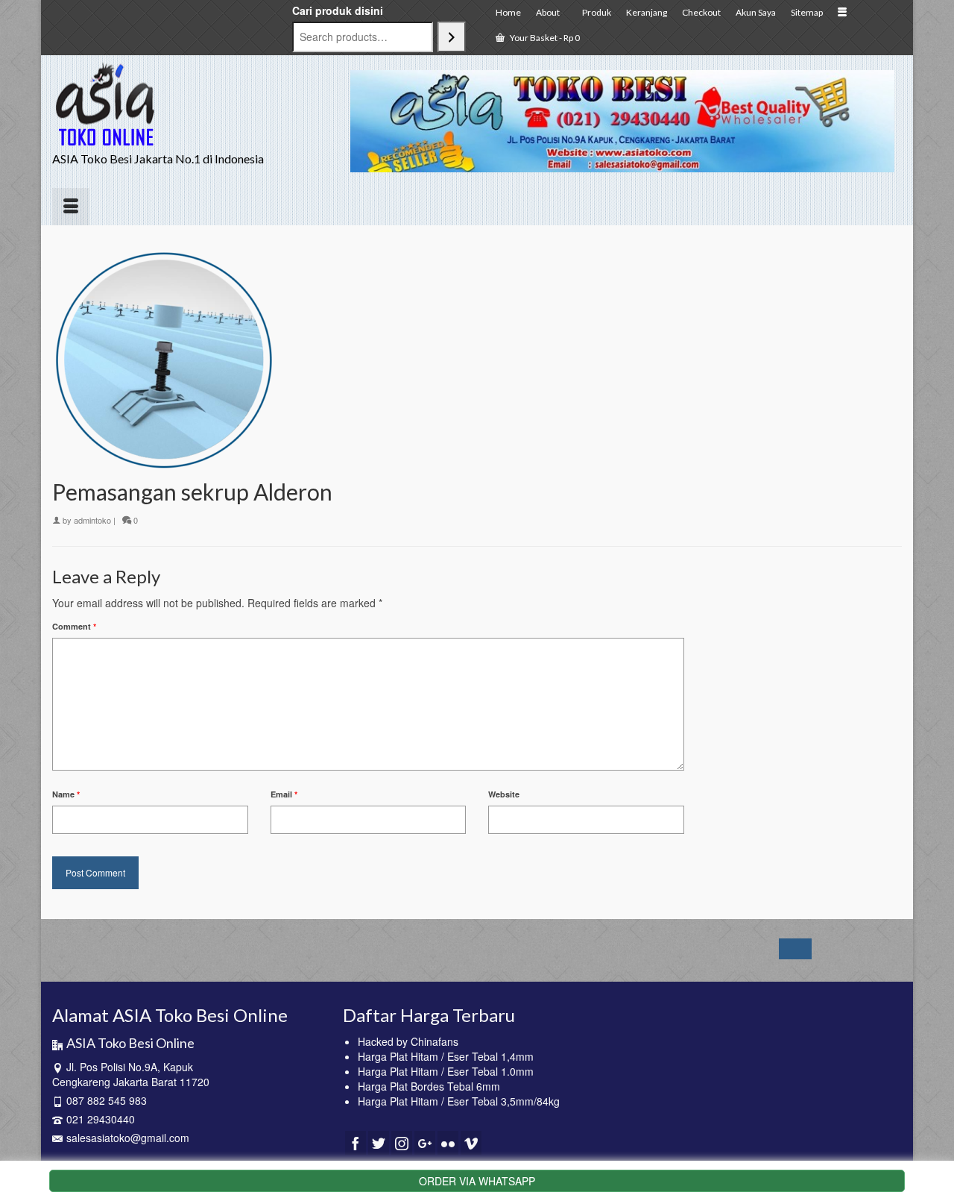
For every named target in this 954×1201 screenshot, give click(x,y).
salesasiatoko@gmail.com (127, 1137)
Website (503, 794)
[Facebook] (355, 1143)
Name (66, 794)
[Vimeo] (471, 1143)
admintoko (92, 520)
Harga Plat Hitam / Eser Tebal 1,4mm (446, 1056)
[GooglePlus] (424, 1143)
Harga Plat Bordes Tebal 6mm (429, 1086)
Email (284, 794)
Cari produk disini (337, 10)
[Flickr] (447, 1143)
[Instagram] (401, 1143)
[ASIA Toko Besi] (186, 104)
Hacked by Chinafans (408, 1041)
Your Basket (544, 37)
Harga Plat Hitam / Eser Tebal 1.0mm (446, 1071)
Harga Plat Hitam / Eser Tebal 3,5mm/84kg (459, 1101)
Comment (74, 626)
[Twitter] (378, 1143)
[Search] (451, 37)
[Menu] (70, 206)
